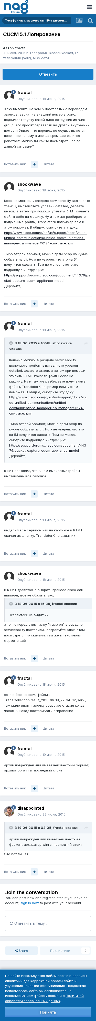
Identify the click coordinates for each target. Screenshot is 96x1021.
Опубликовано (41, 99)
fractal (21, 48)
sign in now (29, 903)
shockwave (29, 184)
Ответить (48, 74)
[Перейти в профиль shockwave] (9, 187)
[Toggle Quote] (11, 343)
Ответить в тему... (30, 923)
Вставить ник (15, 164)
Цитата (48, 164)
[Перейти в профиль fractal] (9, 96)
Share (23, 950)
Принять (48, 1012)
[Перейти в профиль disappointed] (9, 811)
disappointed (30, 808)
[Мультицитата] (34, 164)
